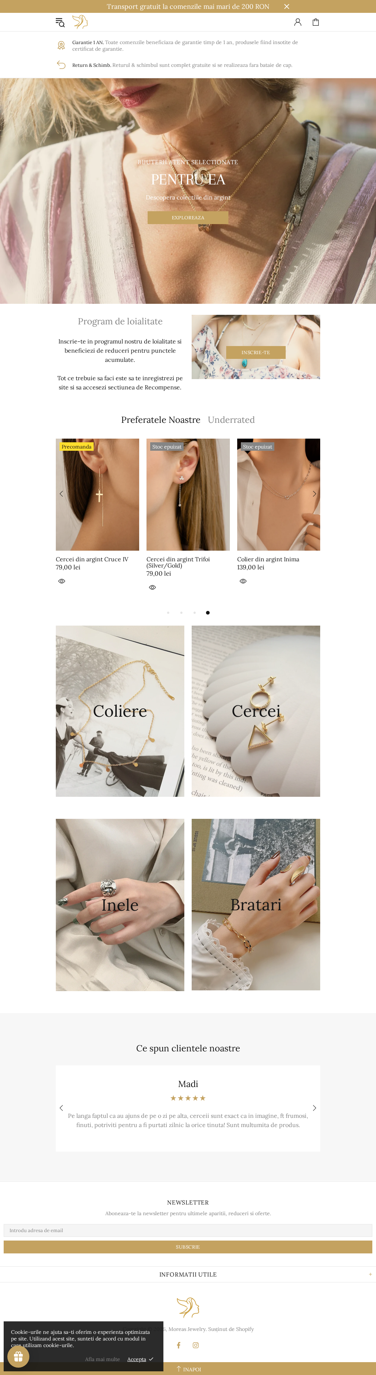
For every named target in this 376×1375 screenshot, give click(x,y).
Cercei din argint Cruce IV (92, 559)
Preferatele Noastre (160, 419)
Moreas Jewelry (80, 22)
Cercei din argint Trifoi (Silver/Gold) (178, 562)
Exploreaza (120, 734)
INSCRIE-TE (256, 352)
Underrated (231, 419)
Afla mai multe (102, 1359)
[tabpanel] (188, 523)
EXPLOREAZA (188, 218)
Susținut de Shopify (231, 1329)
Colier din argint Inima (268, 559)
